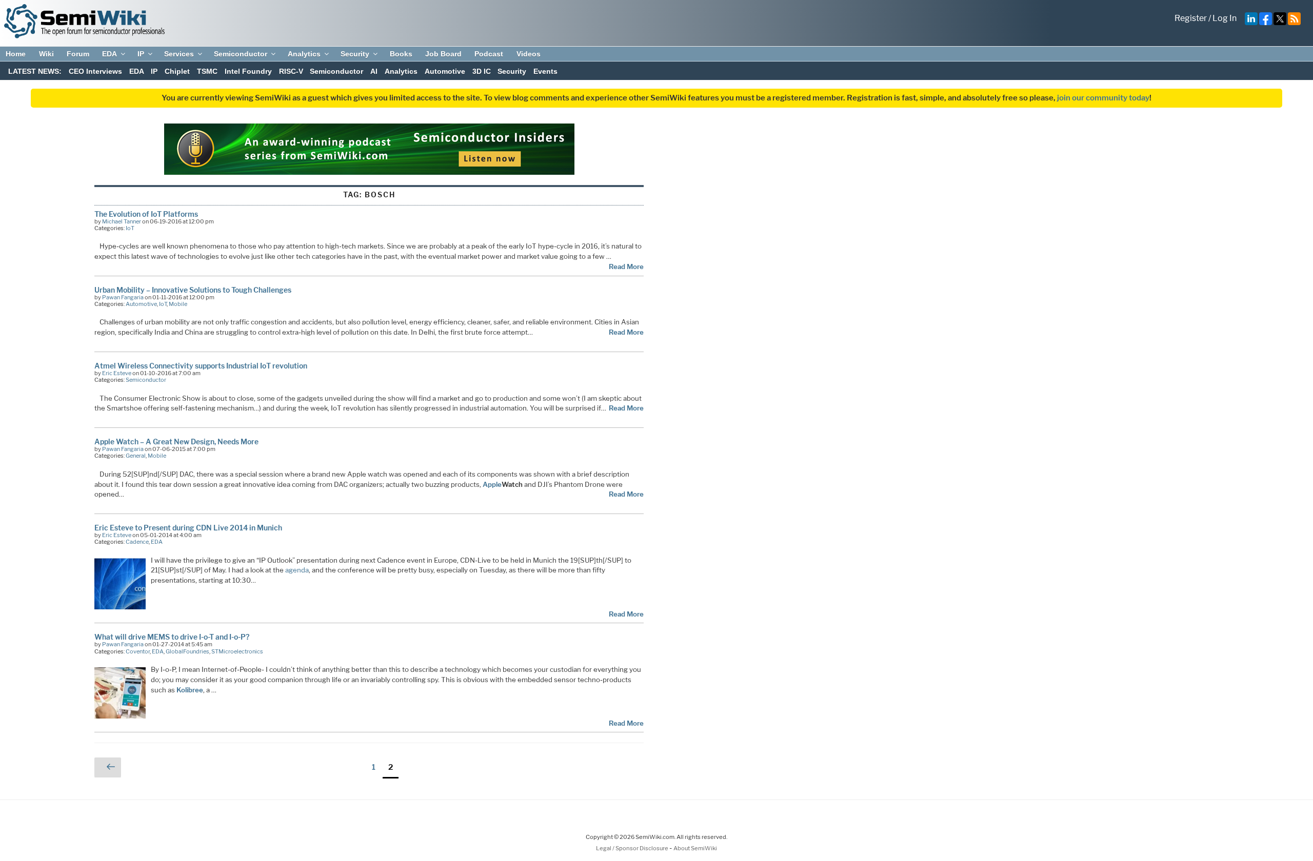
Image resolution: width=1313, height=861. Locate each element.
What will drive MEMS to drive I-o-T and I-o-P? (171, 636)
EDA (109, 54)
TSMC (207, 71)
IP (140, 54)
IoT (130, 228)
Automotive (445, 71)
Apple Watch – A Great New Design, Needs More (176, 441)
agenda (297, 570)
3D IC (481, 71)
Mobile (178, 304)
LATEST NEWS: (35, 71)
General (136, 455)
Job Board (443, 54)
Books (401, 54)
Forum (78, 54)
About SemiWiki (695, 848)
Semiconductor (240, 54)
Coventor (138, 651)
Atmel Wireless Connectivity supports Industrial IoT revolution (200, 365)
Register (1191, 18)
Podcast (488, 54)
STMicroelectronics (237, 651)
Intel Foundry (248, 71)
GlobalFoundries (187, 651)
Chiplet (177, 71)
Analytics (304, 54)
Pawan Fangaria (123, 297)
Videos (528, 54)
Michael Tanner (121, 221)
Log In (1224, 18)
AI (373, 71)
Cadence (137, 541)
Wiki (46, 54)
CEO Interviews (95, 71)
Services (179, 54)
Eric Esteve (116, 373)
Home (16, 54)
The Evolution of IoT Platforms (146, 214)
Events (545, 71)
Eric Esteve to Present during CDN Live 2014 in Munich (188, 527)
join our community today (1103, 97)
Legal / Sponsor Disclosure (632, 848)
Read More (626, 266)
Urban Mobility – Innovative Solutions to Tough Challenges (192, 289)
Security (355, 54)
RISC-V (291, 71)
